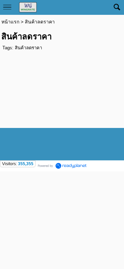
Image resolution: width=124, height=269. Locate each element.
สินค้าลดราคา (28, 47)
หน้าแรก (10, 21)
